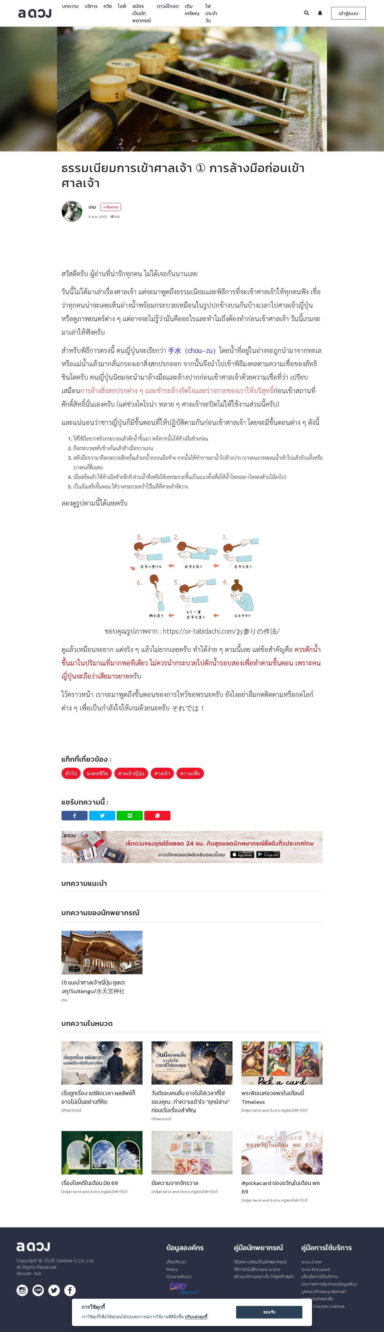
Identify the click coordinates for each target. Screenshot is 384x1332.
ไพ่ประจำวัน (211, 13)
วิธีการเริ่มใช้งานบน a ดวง (257, 1269)
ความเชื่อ (190, 773)
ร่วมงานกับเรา (179, 1276)
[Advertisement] (192, 244)
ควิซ (108, 6)
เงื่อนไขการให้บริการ (320, 1276)
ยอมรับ (269, 1312)
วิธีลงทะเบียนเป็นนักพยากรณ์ (260, 1262)
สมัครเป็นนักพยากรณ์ (141, 13)
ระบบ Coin (312, 1262)
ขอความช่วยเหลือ (318, 1298)
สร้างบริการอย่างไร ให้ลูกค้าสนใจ (264, 1276)
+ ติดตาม (110, 207)
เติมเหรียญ (192, 9)
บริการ (91, 6)
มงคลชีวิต (97, 773)
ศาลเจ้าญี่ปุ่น (131, 773)
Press (172, 1269)
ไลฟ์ (122, 6)
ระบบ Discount (316, 1269)
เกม (92, 207)
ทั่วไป (71, 773)
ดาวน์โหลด (168, 6)
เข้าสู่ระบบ (348, 13)
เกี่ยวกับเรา (176, 1262)
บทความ (70, 6)
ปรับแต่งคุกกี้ (196, 1316)
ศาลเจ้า (162, 773)
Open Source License (323, 1306)
